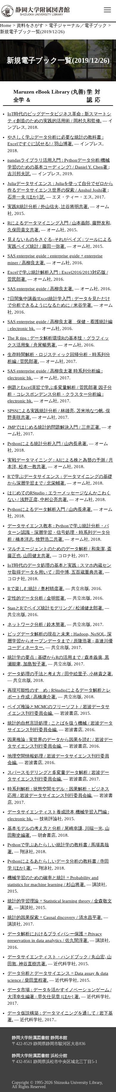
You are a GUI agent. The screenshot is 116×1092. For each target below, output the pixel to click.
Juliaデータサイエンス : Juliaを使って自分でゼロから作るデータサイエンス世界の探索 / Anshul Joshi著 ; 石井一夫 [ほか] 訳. (60, 190)
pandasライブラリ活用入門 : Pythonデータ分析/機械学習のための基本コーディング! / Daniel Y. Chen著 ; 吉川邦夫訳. (58, 167)
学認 (89, 96)
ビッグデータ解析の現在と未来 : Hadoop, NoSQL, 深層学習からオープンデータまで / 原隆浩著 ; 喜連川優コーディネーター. (60, 641)
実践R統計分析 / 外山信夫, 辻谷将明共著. (48, 206)
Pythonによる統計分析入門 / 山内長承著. (47, 443)
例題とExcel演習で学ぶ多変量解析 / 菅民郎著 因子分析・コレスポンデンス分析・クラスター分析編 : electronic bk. (59, 394)
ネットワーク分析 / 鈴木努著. (36, 624)
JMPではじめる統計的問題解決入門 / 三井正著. (54, 427)
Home (5, 25)
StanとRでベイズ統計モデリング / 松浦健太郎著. (55, 608)
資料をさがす (30, 25)
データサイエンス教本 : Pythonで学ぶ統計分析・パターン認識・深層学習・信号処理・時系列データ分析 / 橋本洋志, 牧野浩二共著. (58, 532)
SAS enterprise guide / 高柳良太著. (40, 288)
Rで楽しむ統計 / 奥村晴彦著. (35, 588)
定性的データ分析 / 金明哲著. (36, 598)
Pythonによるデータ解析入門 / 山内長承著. (49, 509)
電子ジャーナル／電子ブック (78, 25)
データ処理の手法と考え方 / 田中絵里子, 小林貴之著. (60, 673)
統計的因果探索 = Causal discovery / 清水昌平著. (54, 917)
